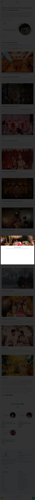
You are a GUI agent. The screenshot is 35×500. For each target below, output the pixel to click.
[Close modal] (33, 237)
